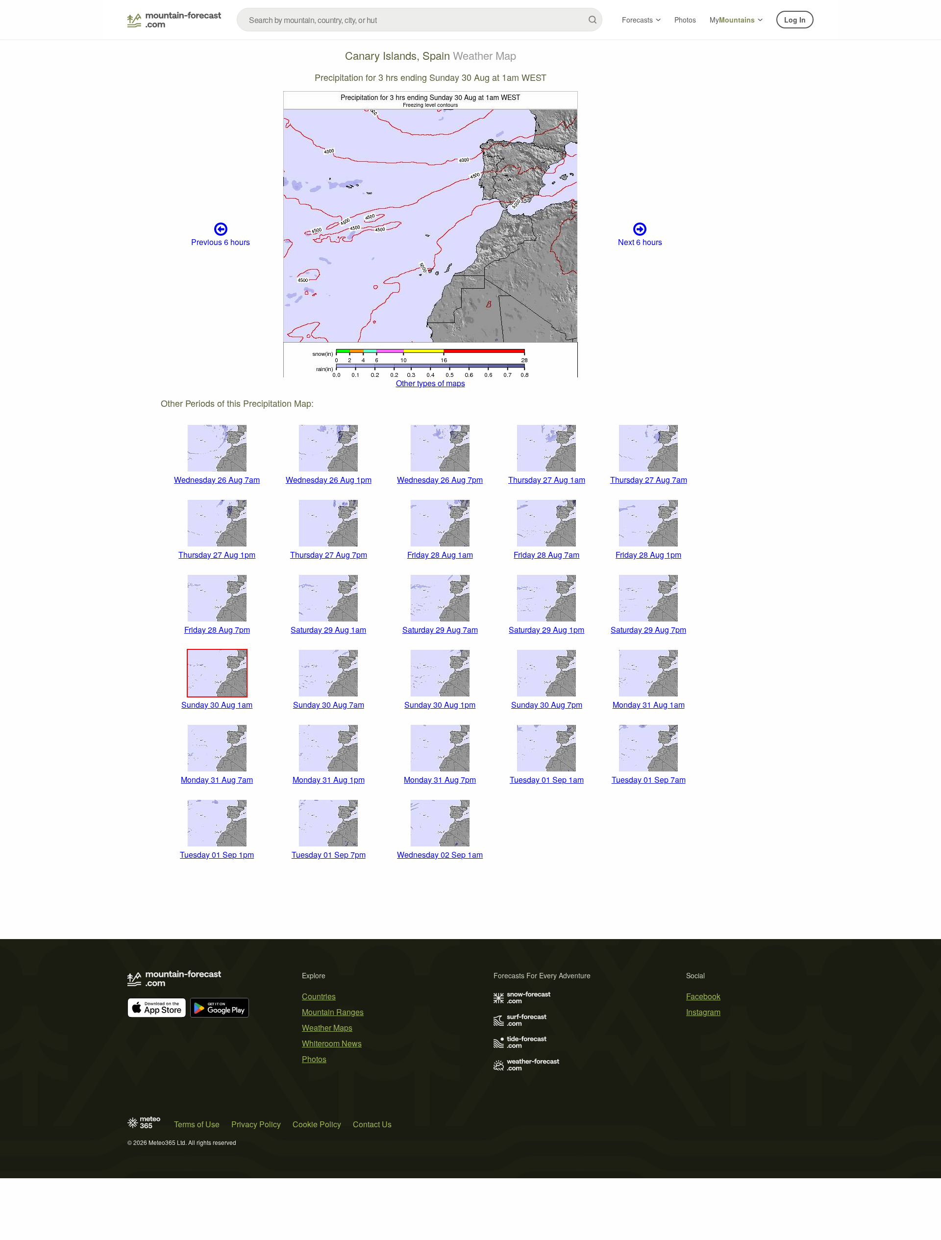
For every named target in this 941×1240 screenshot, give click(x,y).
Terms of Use (197, 1124)
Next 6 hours (640, 242)
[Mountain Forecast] (174, 19)
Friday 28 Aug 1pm (648, 554)
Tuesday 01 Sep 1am (547, 779)
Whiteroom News (332, 1043)
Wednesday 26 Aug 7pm (440, 479)
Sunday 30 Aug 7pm (546, 704)
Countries (319, 996)
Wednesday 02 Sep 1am (440, 854)
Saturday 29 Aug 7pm (648, 629)
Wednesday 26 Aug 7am (217, 479)
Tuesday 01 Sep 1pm (217, 854)
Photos (685, 20)
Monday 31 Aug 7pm (440, 779)
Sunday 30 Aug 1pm (439, 704)
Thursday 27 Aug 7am (648, 479)
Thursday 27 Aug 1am (546, 479)
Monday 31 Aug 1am (649, 704)
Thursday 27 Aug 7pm (328, 554)
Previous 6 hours (220, 242)
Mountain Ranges (333, 1011)
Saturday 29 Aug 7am (440, 629)
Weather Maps (327, 1027)
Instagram (703, 1011)
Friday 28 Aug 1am (440, 554)
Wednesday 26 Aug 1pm (328, 479)
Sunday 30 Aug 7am (328, 704)
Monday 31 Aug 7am (217, 779)
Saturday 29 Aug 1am (328, 629)
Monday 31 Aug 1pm (329, 779)
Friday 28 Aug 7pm (217, 629)
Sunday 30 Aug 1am (216, 704)
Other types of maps (430, 383)
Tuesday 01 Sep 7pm (329, 854)
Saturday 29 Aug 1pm (546, 629)
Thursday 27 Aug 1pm (216, 554)
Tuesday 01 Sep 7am (649, 779)
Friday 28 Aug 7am (546, 554)
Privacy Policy (256, 1124)
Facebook (703, 996)
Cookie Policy (317, 1124)
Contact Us (372, 1124)
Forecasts (637, 20)
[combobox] (419, 19)
